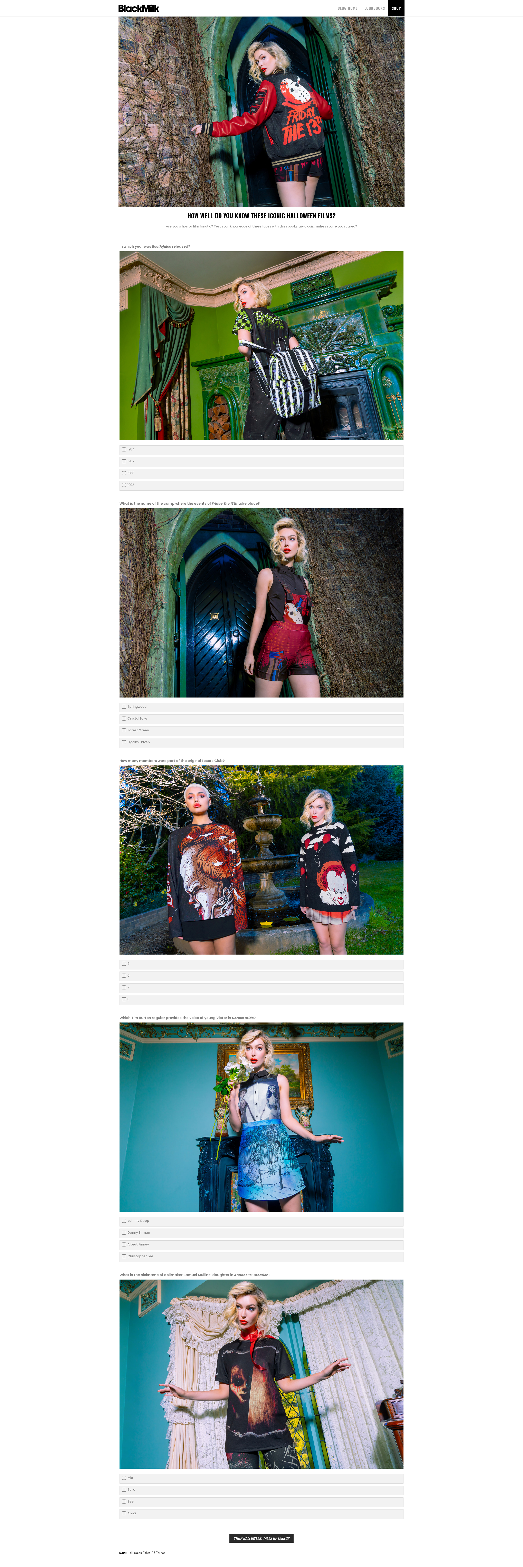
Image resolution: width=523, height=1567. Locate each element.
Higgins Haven (138, 742)
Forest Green (138, 730)
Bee (130, 1501)
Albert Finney (138, 1244)
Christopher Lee (140, 1256)
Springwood (136, 706)
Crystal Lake (137, 718)
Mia (130, 1478)
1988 (130, 473)
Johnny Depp (138, 1221)
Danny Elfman (138, 1232)
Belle (131, 1489)
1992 (130, 485)
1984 (131, 449)
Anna (131, 1513)
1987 (130, 461)
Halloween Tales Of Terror (146, 1552)
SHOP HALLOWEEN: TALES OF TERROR (261, 1538)
